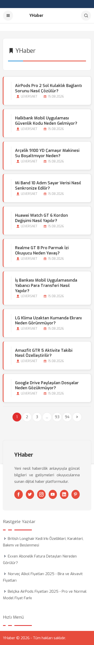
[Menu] (8, 16)
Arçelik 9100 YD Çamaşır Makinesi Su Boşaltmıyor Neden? (47, 153)
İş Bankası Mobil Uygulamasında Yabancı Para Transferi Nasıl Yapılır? (46, 285)
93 (57, 416)
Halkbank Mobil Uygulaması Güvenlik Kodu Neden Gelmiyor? (46, 120)
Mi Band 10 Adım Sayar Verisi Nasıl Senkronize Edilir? (48, 185)
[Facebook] (18, 494)
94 (67, 416)
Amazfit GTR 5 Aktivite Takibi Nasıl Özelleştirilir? (43, 353)
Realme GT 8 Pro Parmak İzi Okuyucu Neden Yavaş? (42, 250)
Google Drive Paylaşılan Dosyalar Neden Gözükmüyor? (47, 385)
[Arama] (86, 16)
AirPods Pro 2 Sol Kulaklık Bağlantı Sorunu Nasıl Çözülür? (48, 88)
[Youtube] (53, 494)
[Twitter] (30, 494)
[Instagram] (41, 494)
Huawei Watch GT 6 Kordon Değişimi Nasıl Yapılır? (41, 218)
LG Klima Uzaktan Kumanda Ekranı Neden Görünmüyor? (48, 320)
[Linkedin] (64, 494)
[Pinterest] (75, 494)
